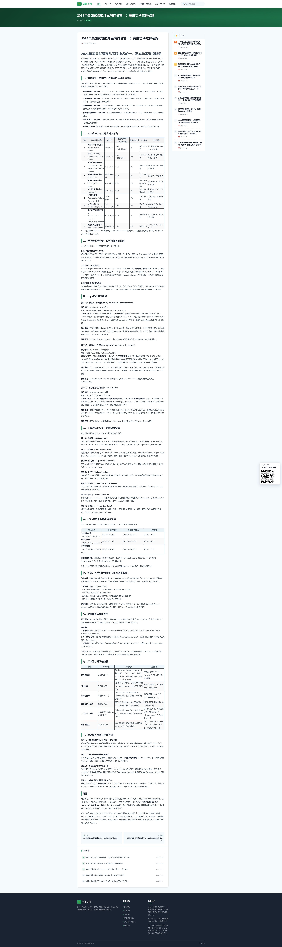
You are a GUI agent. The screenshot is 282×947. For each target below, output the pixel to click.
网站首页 (127, 907)
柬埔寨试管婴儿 (145, 4)
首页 (99, 4)
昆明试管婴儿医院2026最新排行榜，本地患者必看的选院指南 (189, 65)
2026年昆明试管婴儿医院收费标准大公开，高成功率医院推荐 (190, 54)
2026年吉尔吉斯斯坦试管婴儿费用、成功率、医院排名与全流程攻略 (189, 43)
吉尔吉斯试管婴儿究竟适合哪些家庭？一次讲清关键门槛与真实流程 (189, 99)
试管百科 (118, 4)
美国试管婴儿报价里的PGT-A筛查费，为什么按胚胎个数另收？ (107, 881)
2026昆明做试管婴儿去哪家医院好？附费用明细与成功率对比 (189, 121)
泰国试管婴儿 (131, 4)
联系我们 (172, 4)
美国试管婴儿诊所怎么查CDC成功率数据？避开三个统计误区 (107, 869)
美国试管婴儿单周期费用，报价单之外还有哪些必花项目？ (106, 875)
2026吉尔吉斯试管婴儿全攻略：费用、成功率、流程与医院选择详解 (190, 144)
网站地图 (202, 943)
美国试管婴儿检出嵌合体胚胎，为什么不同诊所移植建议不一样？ (108, 857)
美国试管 (108, 4)
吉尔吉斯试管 (160, 4)
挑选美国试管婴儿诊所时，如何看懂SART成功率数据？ (105, 863)
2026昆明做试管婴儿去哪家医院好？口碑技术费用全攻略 (189, 76)
